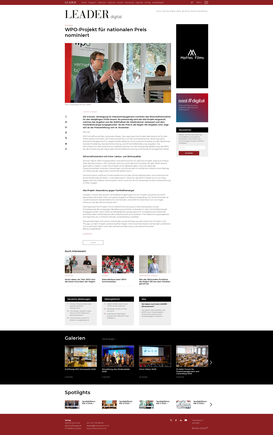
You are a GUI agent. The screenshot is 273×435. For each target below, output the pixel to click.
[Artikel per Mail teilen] (66, 127)
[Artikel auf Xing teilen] (66, 149)
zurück (93, 242)
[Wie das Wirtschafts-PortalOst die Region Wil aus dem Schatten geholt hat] (155, 270)
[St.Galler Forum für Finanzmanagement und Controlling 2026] (192, 362)
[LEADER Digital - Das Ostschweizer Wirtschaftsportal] (72, 2)
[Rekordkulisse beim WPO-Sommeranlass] (118, 270)
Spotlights (77, 392)
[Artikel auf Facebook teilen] (66, 132)
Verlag (148, 2)
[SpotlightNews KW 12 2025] (118, 404)
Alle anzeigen (108, 339)
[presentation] (62, 362)
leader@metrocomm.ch (98, 426)
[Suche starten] (192, 2)
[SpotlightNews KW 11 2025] (155, 404)
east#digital (158, 2)
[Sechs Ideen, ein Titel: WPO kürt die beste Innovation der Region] (81, 270)
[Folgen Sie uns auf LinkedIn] (181, 421)
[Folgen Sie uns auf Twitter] (171, 421)
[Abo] (155, 311)
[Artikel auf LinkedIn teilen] (66, 144)
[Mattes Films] (192, 56)
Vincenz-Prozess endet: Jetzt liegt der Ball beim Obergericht (80, 306)
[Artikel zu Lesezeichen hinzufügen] (66, 116)
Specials (102, 2)
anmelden (189, 153)
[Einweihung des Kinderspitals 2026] (118, 362)
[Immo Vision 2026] (155, 362)
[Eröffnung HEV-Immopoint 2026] (81, 362)
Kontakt (195, 423)
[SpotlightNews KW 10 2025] (192, 404)
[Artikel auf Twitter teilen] (66, 138)
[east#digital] (192, 107)
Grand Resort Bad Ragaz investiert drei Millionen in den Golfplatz (118, 316)
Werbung (129, 2)
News (84, 2)
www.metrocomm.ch (96, 428)
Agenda (139, 2)
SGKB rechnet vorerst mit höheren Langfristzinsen (79, 319)
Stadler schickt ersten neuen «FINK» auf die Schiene (117, 305)
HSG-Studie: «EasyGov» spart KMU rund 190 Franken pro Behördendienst (80, 313)
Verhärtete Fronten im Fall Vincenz (116, 310)
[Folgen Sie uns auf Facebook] (176, 421)
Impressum (197, 420)
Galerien (111, 2)
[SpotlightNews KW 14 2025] (81, 404)
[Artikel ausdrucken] (66, 122)
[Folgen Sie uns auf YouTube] (186, 421)
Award (120, 2)
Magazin (92, 2)
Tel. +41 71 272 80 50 (95, 423)
